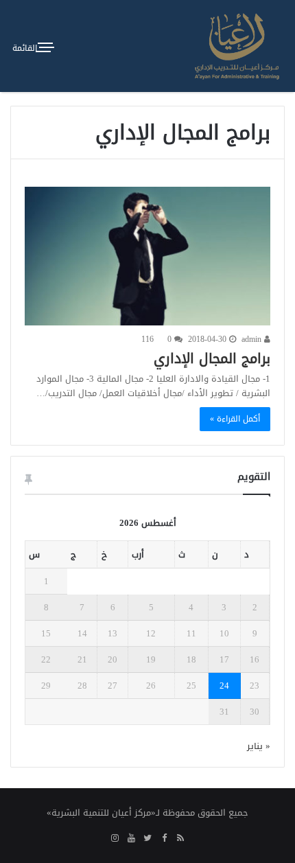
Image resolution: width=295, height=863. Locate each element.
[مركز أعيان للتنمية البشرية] (237, 46)
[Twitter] (147, 839)
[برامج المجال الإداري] (147, 256)
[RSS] (180, 839)
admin (252, 339)
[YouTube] (131, 839)
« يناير (258, 746)
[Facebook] (164, 839)
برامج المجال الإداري (212, 358)
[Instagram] (114, 839)
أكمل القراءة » (235, 418)
